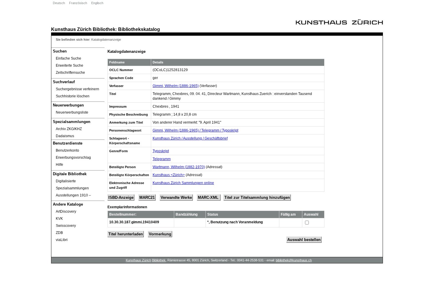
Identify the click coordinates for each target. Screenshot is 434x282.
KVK (59, 219)
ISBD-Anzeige (120, 197)
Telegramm (162, 159)
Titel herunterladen (125, 234)
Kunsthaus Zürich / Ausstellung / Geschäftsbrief (190, 138)
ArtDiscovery (66, 211)
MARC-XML (209, 197)
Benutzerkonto (67, 150)
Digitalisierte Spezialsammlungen (72, 184)
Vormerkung (160, 234)
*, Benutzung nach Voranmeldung (235, 222)
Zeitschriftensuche (70, 72)
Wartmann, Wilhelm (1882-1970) (179, 167)
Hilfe (59, 165)
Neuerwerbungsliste (72, 112)
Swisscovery (66, 226)
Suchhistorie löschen (72, 96)
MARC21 (147, 197)
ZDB (59, 233)
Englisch (97, 3)
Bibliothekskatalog (139, 29)
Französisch (78, 3)
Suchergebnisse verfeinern (77, 89)
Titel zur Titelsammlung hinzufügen (257, 197)
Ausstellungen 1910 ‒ (73, 195)
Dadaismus (65, 136)
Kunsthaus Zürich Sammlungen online (183, 183)
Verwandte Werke (176, 197)
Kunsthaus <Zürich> (169, 175)
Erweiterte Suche (69, 65)
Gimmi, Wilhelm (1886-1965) (176, 86)
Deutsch (59, 3)
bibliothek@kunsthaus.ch (294, 260)
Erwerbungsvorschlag (73, 157)
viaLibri (62, 240)
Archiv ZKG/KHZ (69, 129)
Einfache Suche (68, 58)
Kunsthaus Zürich (71, 29)
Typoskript (161, 151)
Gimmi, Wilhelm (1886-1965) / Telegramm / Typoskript (195, 130)
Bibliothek (104, 29)
